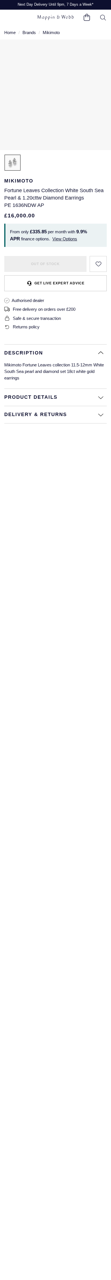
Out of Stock (45, 264)
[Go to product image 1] (12, 163)
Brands (29, 32)
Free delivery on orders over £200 (44, 309)
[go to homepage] (55, 17)
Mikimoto (51, 32)
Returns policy (26, 326)
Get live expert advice (59, 283)
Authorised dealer (28, 300)
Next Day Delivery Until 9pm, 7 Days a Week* (55, 4)
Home (10, 32)
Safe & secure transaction (37, 318)
